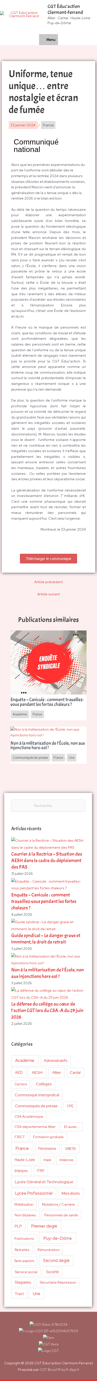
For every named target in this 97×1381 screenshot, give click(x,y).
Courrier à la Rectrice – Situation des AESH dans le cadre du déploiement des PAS (46, 860)
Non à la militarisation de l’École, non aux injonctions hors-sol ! (47, 973)
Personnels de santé (61, 1215)
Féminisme (47, 1148)
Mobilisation (23, 1204)
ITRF (41, 1170)
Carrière (20, 1084)
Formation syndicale (48, 1137)
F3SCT (19, 1137)
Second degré (56, 1260)
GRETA (70, 1148)
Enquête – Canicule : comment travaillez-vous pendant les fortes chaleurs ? (43, 901)
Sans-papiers (24, 1260)
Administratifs (55, 1060)
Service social (26, 1271)
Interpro (21, 1170)
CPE (70, 1106)
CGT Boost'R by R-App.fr (59, 1369)
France (22, 1148)
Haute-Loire (25, 1159)
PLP (18, 1226)
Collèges (43, 1084)
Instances (66, 1160)
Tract (19, 1293)
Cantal (75, 1072)
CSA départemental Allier (35, 1126)
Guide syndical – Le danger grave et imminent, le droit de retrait (45, 938)
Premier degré (44, 1226)
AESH (37, 1072)
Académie (24, 1060)
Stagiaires (23, 1282)
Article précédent (48, 582)
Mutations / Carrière (58, 1204)
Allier (56, 1072)
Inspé (47, 1160)
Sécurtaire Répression (58, 1282)
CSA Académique (28, 1116)
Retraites (22, 1249)
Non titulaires (25, 1215)
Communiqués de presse (36, 1105)
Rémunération (49, 1250)
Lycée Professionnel (33, 1193)
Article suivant (48, 594)
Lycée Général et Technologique (44, 1181)
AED (19, 1072)
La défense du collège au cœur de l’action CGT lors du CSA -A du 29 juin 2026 (47, 1010)
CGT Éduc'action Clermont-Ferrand (65, 9)
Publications (24, 1238)
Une (36, 1293)
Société (52, 1271)
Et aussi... (71, 1126)
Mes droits (71, 1193)
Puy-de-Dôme (57, 1238)
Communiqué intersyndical (37, 1095)
